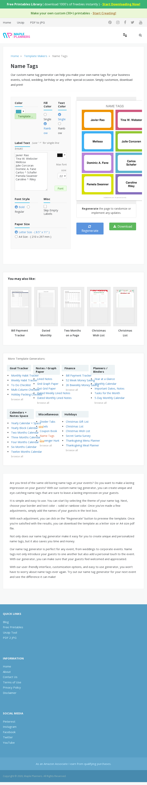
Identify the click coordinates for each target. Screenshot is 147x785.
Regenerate (90, 231)
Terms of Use (12, 682)
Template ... (25, 116)
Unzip (20, 22)
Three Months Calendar (25, 437)
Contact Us (10, 677)
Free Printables (13, 627)
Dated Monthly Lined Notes (54, 398)
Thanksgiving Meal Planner (82, 445)
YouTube (9, 742)
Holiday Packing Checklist (26, 394)
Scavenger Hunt (49, 440)
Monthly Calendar (105, 384)
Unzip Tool (10, 632)
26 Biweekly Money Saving (82, 385)
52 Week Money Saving (80, 380)
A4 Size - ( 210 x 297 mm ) (35, 237)
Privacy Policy (12, 687)
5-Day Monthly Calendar (110, 398)
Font (61, 188)
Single (47, 119)
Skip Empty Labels (51, 211)
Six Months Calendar (24, 447)
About (7, 672)
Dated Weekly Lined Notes (53, 393)
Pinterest (9, 721)
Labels (44, 426)
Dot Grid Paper (46, 388)
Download (124, 226)
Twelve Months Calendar (26, 451)
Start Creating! (104, 13)
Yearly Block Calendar (24, 428)
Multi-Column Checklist (25, 389)
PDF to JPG (37, 22)
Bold (21, 207)
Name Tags (47, 436)
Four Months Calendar (25, 442)
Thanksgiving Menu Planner (83, 440)
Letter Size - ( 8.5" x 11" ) (34, 232)
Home (7, 22)
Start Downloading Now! (121, 4)
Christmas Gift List (77, 421)
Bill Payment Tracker (78, 375)
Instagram (9, 727)
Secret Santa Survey (78, 436)
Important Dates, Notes (109, 388)
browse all (17, 399)
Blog (6, 622)
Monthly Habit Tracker (25, 375)
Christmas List (74, 426)
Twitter (8, 737)
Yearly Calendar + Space (26, 423)
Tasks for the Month (107, 393)
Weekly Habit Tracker (24, 380)
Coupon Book (48, 431)
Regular (19, 211)
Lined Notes (44, 379)
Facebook (9, 732)
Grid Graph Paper (47, 384)
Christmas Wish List (78, 431)
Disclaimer (9, 693)
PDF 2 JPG (9, 638)
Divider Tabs (47, 421)
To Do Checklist (21, 385)
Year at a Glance (105, 379)
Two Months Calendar (25, 432)
